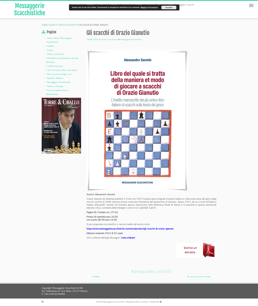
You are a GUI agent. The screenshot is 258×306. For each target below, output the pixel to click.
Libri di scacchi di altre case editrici (62, 70)
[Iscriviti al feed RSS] (44, 301)
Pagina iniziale (48, 24)
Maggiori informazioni (149, 7)
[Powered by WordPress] (161, 301)
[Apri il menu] (251, 5)
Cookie (50, 50)
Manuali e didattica (55, 78)
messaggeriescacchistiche (130, 39)
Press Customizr (142, 302)
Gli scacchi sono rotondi (200, 276)
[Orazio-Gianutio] (137, 120)
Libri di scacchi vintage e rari (59, 74)
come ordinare (128, 237)
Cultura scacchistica (67, 24)
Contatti (50, 46)
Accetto (169, 7)
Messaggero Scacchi (184, 4)
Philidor (94, 276)
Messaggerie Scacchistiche (29, 9)
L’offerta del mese (55, 66)
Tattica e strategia (55, 86)
